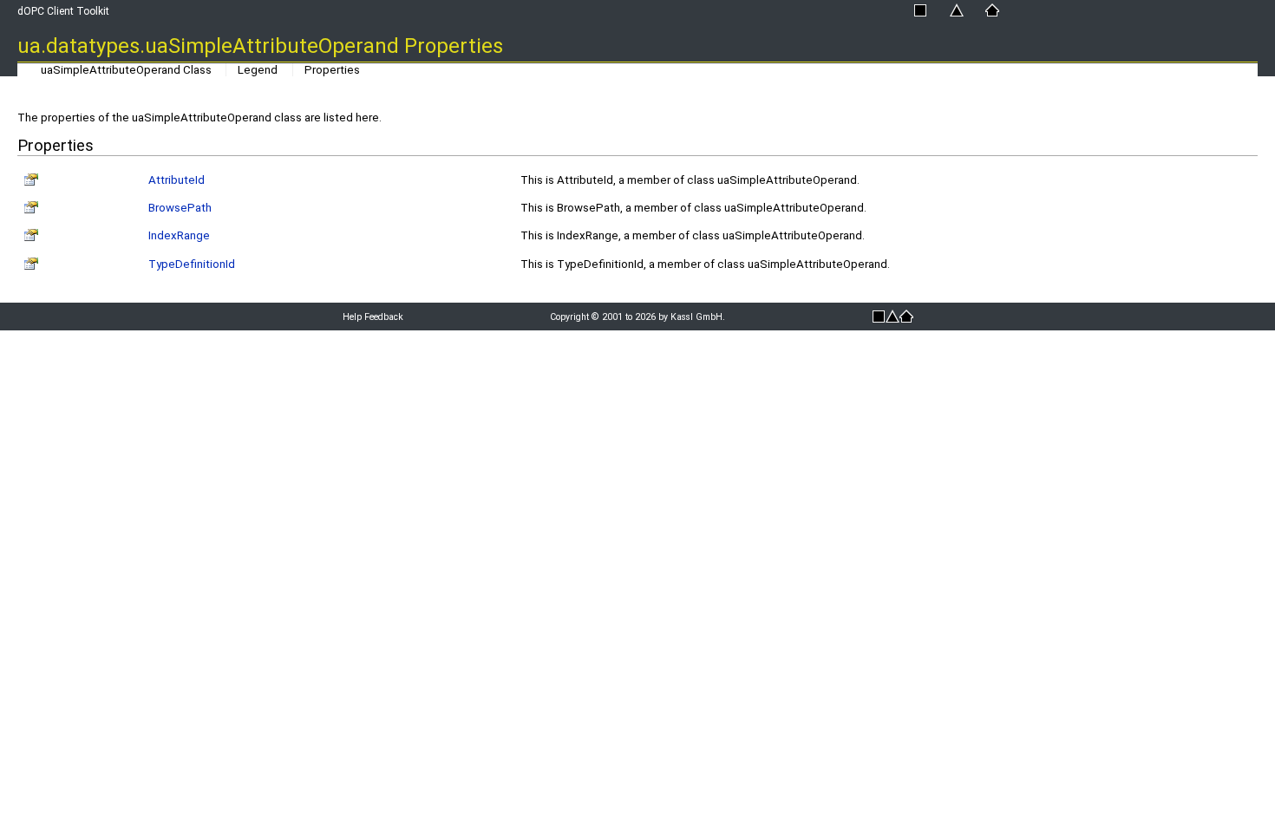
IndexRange (179, 235)
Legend (258, 69)
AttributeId (176, 179)
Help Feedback (373, 317)
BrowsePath (180, 207)
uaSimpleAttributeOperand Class (126, 69)
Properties (332, 69)
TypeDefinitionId (191, 264)
